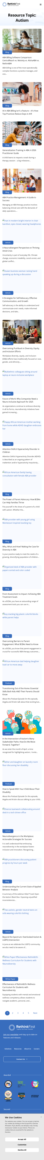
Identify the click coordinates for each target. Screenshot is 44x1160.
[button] (41, 4)
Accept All (22, 1139)
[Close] (41, 1117)
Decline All (22, 1150)
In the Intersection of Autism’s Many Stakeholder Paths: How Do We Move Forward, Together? (18, 741)
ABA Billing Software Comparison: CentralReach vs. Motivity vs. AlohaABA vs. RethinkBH (20, 60)
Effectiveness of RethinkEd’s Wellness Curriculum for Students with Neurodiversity (18, 987)
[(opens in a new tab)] (22, 41)
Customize (22, 1145)
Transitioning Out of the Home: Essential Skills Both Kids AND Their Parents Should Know (20, 691)
